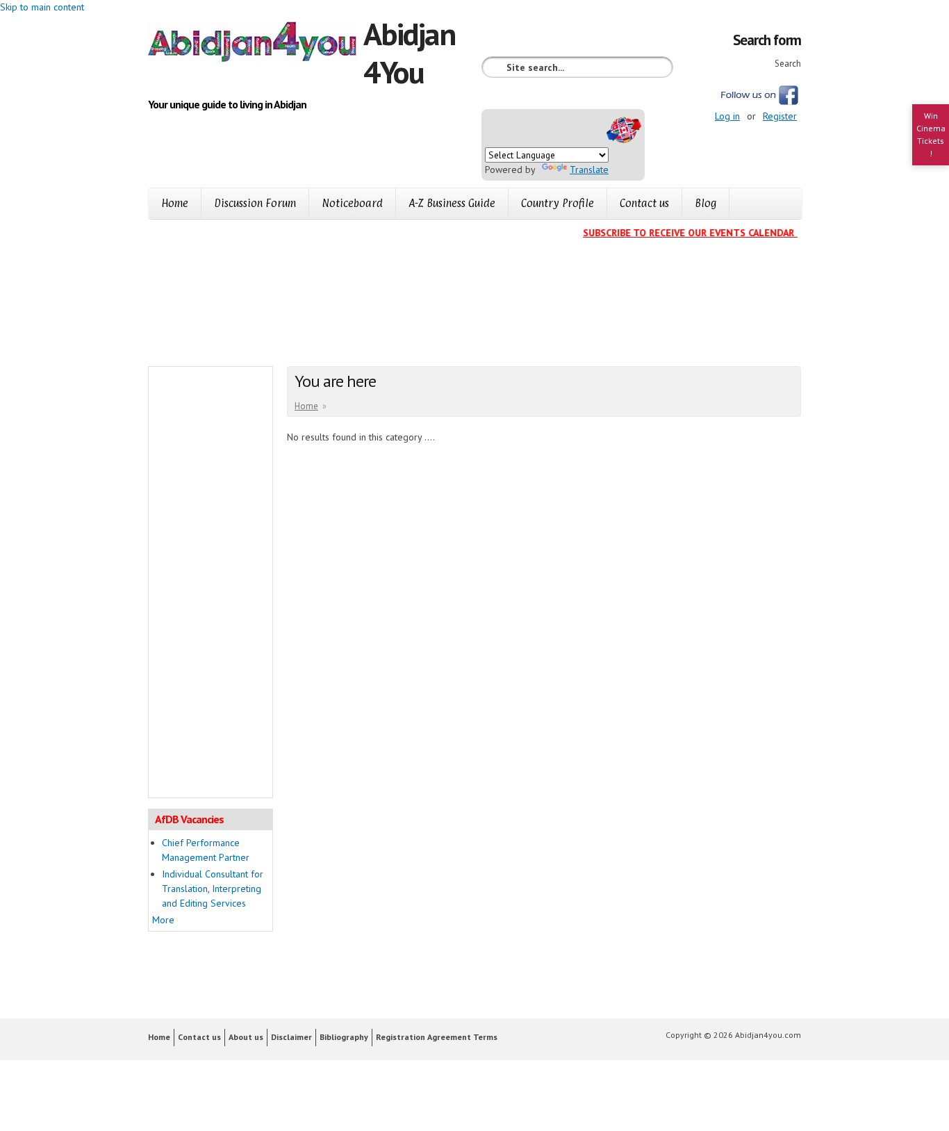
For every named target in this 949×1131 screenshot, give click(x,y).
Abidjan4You (409, 52)
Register (780, 116)
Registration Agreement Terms (436, 1037)
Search (788, 63)
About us (246, 1037)
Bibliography (344, 1037)
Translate (589, 169)
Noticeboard (352, 203)
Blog (705, 203)
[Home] (255, 44)
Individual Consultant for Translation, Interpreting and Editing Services (212, 888)
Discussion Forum (255, 203)
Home (174, 203)
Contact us (644, 203)
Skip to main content (42, 7)
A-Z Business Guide (452, 203)
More (163, 920)
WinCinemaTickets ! (931, 134)
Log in (727, 116)
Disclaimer (291, 1037)
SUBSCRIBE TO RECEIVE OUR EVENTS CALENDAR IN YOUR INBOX (718, 232)
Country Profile (557, 203)
